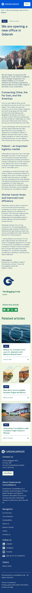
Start (2, 10)
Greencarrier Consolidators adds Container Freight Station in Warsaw (16, 431)
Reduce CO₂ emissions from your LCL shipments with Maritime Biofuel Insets (14, 352)
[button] (4, 21)
